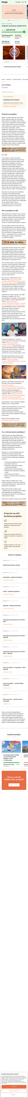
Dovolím (14, 1086)
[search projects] (22, 2)
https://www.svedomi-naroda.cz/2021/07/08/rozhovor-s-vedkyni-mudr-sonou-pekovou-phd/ (14, 281)
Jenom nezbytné (14, 1090)
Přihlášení (18, 2)
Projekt (3, 79)
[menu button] (25, 2)
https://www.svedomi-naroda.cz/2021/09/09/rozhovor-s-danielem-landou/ (11, 344)
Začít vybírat (14, 784)
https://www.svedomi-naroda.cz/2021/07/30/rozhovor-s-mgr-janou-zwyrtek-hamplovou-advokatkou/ (13, 386)
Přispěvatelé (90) (17, 79)
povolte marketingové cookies (14, 11)
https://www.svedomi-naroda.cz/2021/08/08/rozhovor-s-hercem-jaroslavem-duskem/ (14, 361)
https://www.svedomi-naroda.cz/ (11, 420)
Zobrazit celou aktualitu (9, 106)
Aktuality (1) (9, 79)
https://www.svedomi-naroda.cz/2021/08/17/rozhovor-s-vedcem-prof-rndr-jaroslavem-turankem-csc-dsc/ (14, 303)
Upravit (13, 1094)
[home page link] (5, 2)
